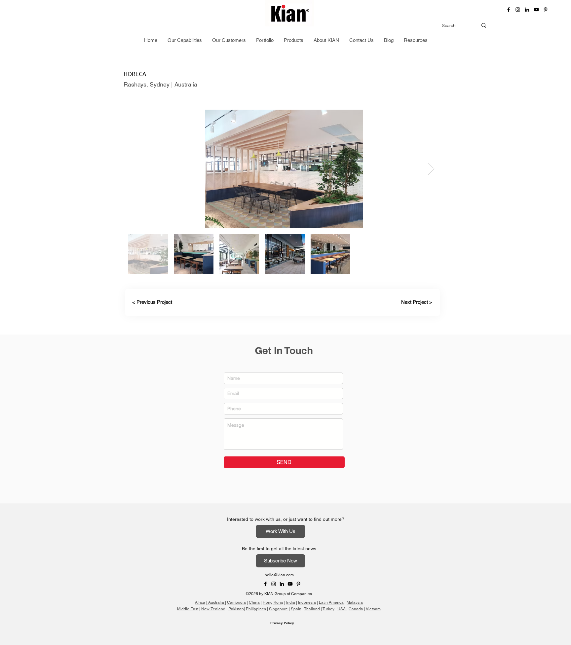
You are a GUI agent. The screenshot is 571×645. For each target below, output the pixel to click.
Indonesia (307, 602)
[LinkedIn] (527, 10)
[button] (484, 41)
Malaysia (355, 602)
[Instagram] (274, 584)
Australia (216, 602)
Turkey (328, 609)
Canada (356, 609)
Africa (200, 602)
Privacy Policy (282, 623)
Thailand (312, 609)
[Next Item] (431, 168)
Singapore (278, 609)
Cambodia (236, 602)
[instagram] (518, 10)
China (254, 602)
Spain (296, 609)
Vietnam (373, 609)
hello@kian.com (279, 575)
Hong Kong (273, 602)
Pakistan (236, 609)
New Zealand (213, 609)
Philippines (256, 609)
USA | (342, 609)
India (290, 602)
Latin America (331, 602)
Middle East (187, 609)
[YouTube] (536, 10)
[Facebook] (509, 10)
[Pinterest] (546, 10)
